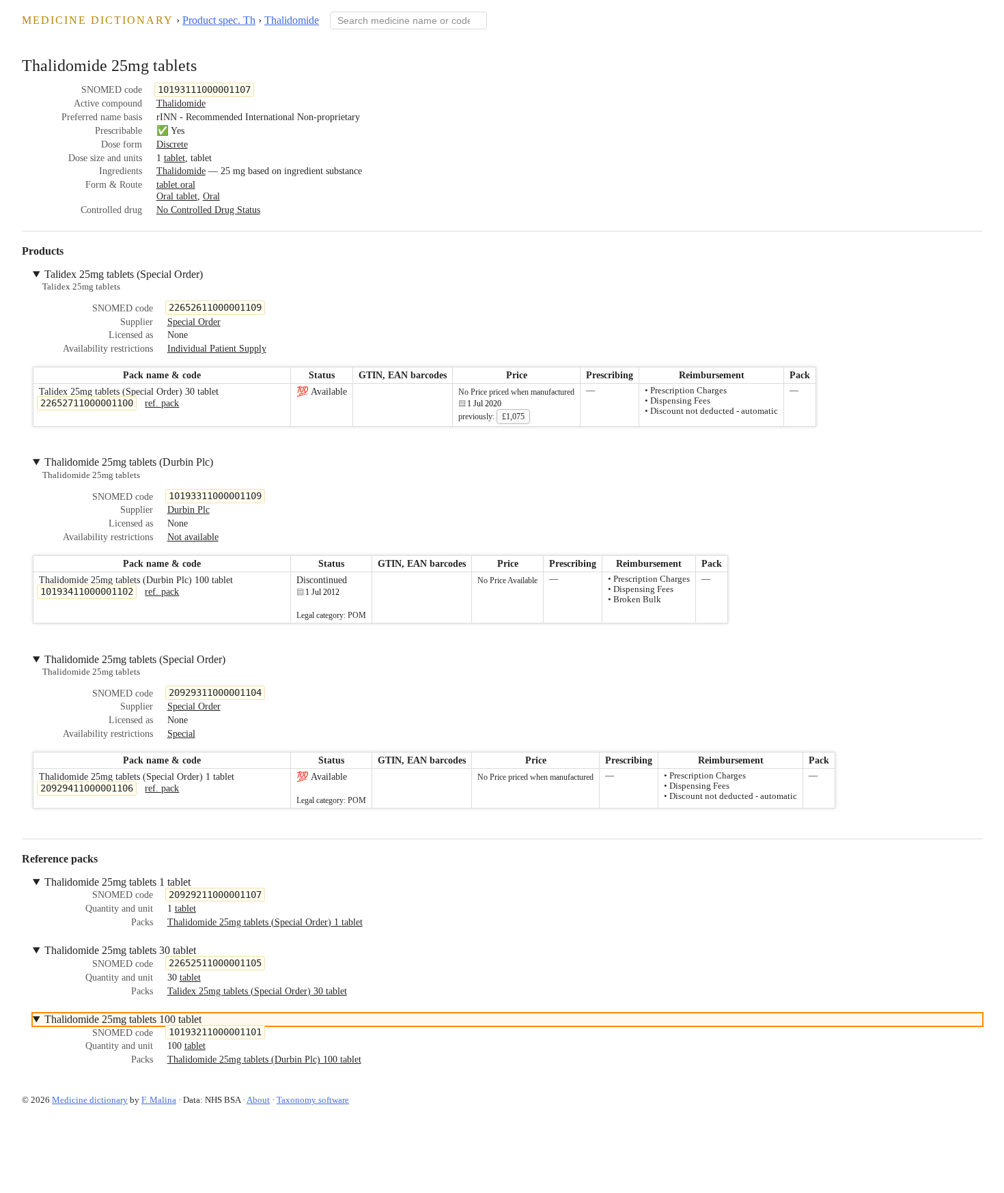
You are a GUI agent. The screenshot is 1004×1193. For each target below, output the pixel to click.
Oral (211, 196)
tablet (174, 157)
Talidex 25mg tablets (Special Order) (123, 274)
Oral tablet (176, 196)
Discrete (172, 144)
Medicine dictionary (97, 20)
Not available (193, 536)
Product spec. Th (218, 20)
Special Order (194, 321)
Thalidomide (291, 20)
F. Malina (158, 1100)
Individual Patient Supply (216, 348)
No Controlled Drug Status (208, 209)
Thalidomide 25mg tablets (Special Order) (134, 659)
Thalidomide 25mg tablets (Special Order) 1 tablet (265, 921)
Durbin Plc (188, 509)
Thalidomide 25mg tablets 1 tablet (117, 882)
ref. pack (162, 402)
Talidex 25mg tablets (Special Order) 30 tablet (257, 990)
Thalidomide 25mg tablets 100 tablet (122, 1019)
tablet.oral (175, 184)
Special (181, 733)
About (258, 1100)
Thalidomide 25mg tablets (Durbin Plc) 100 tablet (264, 1059)
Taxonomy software (313, 1100)
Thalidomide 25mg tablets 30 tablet (120, 950)
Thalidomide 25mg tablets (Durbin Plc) (128, 462)
